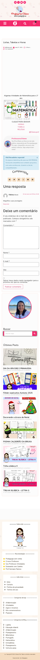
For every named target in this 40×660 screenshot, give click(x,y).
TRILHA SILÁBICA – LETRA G (16, 490)
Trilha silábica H (10, 466)
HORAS (21, 124)
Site (4, 270)
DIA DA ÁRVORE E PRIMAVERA (17, 368)
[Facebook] (15, 2)
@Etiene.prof (34, 132)
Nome (6, 252)
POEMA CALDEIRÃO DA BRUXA (17, 441)
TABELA (21, 127)
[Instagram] (18, 2)
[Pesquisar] (34, 333)
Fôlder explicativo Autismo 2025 (18, 393)
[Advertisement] (20, 73)
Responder (6, 204)
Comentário (8, 225)
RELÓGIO (21, 129)
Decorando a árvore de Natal (16, 417)
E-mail (6, 261)
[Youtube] (21, 2)
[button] (5, 23)
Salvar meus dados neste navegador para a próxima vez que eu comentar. (20, 281)
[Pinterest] (24, 2)
